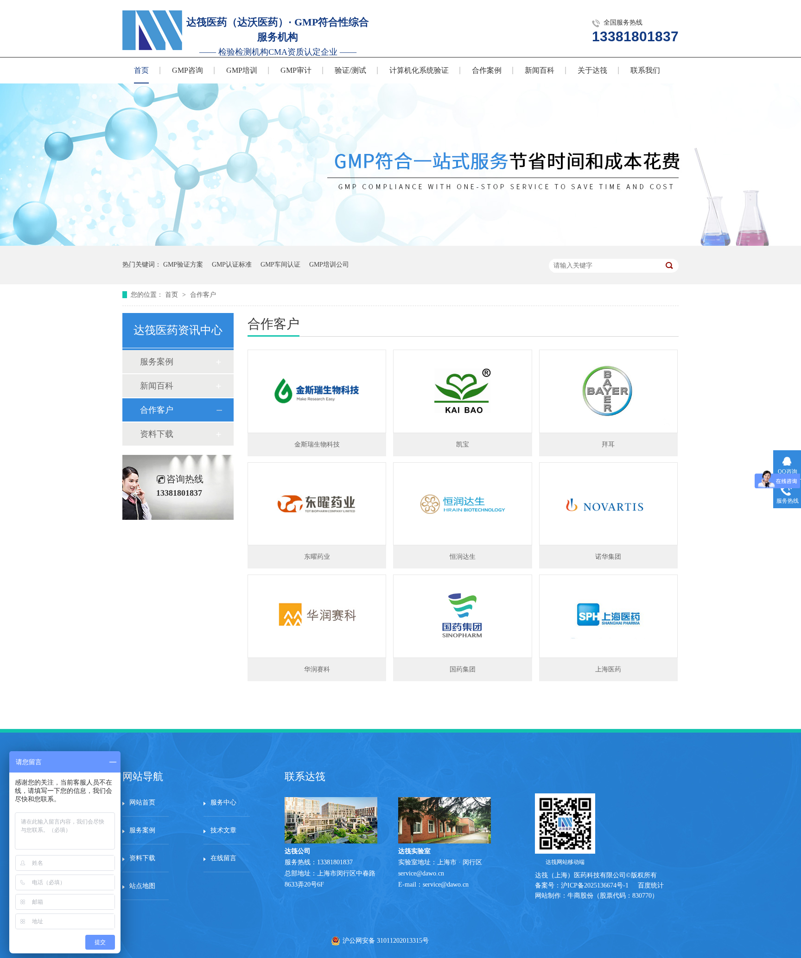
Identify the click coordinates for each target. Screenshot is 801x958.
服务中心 (223, 802)
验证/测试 (350, 70)
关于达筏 (592, 70)
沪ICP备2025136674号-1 (595, 885)
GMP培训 (241, 70)
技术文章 (223, 830)
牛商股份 (580, 895)
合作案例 (487, 70)
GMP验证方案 (183, 264)
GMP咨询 (187, 70)
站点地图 (142, 885)
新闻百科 (539, 70)
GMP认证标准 (232, 264)
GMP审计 (296, 70)
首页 (141, 70)
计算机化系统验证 (419, 70)
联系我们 (645, 70)
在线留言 (223, 858)
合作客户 (203, 294)
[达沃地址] (444, 841)
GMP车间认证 (280, 264)
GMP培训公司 (329, 264)
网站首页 (142, 802)
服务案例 (156, 361)
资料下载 (156, 434)
